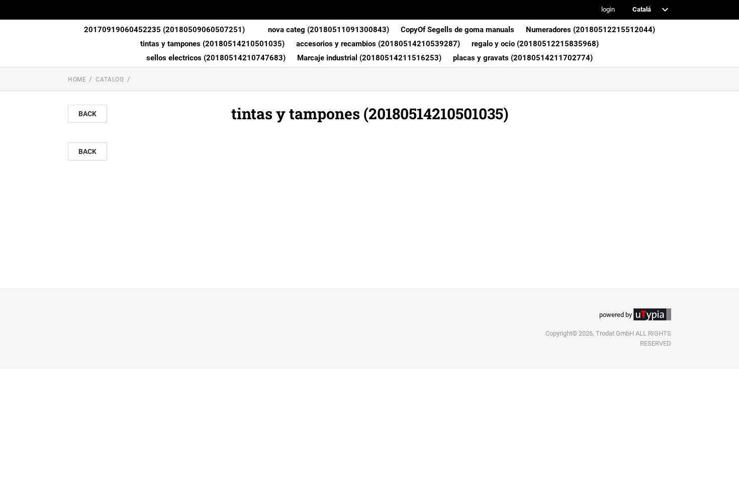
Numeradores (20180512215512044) (590, 29)
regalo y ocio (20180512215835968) (535, 43)
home (77, 79)
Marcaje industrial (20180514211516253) (369, 57)
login (608, 10)
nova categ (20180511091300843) (328, 29)
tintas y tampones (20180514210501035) (212, 43)
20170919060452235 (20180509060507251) (164, 29)
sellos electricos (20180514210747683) (216, 57)
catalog (110, 79)
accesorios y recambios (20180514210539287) (378, 43)
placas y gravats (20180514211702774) (523, 57)
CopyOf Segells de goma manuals (457, 29)
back (87, 114)
